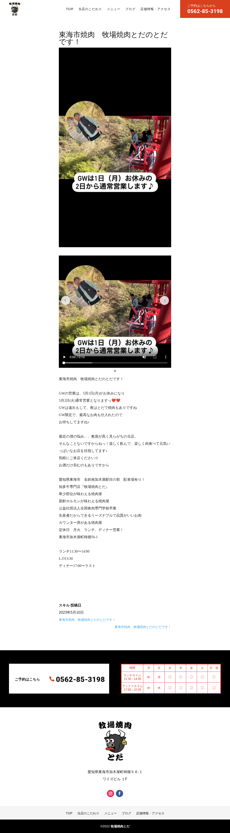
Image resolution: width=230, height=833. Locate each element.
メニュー (113, 9)
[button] (115, 371)
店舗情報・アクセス (155, 9)
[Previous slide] (65, 300)
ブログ (130, 9)
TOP (69, 9)
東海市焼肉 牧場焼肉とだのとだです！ (87, 619)
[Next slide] (164, 300)
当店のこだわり (90, 9)
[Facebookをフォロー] (119, 793)
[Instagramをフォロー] (110, 793)
